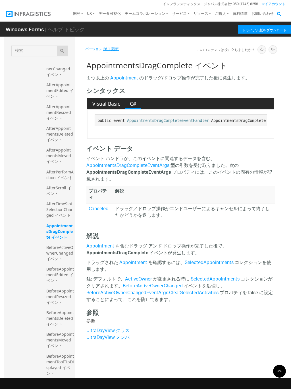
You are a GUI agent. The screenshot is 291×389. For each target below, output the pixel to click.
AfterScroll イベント (58, 190)
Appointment (124, 78)
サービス (179, 14)
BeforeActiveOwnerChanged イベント (60, 253)
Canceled (99, 209)
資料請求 (240, 14)
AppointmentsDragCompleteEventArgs (127, 166)
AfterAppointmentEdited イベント (60, 90)
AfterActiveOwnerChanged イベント (59, 68)
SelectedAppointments (209, 263)
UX (89, 14)
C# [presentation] (133, 103)
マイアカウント (273, 4)
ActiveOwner (138, 279)
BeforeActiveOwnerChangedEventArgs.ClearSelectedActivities (152, 293)
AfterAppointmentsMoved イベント (59, 155)
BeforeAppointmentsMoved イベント (60, 339)
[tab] (106, 103)
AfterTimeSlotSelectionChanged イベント (60, 209)
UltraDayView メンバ (108, 338)
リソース (201, 14)
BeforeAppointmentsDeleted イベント (60, 318)
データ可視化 (110, 14)
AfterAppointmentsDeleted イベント (60, 134)
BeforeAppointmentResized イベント (60, 296)
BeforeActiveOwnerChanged (153, 286)
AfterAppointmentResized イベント (59, 112)
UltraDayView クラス (108, 331)
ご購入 (220, 14)
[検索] (62, 51)
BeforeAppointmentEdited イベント (60, 274)
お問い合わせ (262, 14)
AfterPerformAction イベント (60, 174)
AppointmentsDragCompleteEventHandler (168, 120)
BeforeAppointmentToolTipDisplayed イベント (60, 364)
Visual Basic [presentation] (106, 103)
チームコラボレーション (145, 14)
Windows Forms (25, 29)
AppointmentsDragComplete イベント (59, 231)
